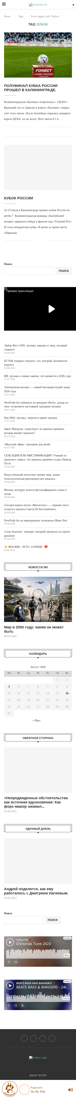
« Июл (36, 720)
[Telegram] (43, 1038)
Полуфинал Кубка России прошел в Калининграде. (31, 88)
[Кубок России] (38, 167)
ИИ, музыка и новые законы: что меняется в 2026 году (37, 376)
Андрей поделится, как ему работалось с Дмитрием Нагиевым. (36, 891)
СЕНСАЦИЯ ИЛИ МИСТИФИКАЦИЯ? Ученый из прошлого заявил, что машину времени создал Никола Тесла (37, 459)
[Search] (73, 4)
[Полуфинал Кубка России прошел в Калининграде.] (38, 55)
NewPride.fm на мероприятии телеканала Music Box (35, 520)
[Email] (24, 1038)
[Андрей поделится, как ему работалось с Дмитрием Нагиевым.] (38, 860)
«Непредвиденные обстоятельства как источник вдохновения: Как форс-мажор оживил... (36, 802)
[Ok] (52, 1038)
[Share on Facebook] (36, 126)
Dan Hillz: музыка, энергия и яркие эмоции (30, 417)
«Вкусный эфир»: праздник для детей (27, 444)
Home (7, 16)
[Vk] (33, 1038)
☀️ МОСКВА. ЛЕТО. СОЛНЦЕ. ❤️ (26, 546)
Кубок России (18, 198)
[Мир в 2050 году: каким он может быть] (38, 599)
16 (67, 693)
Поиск (8, 264)
